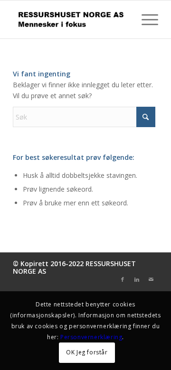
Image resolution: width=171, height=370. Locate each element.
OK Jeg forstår (86, 352)
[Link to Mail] (151, 279)
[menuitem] (145, 19)
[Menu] (145, 19)
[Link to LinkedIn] (137, 279)
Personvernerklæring (91, 337)
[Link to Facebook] (122, 279)
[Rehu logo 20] (71, 19)
